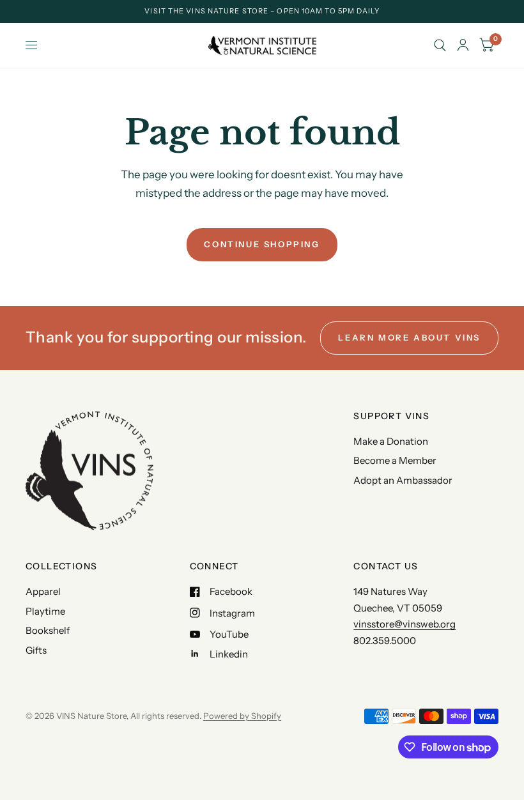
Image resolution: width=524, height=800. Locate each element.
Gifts (36, 650)
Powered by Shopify (242, 716)
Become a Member (394, 460)
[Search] (440, 45)
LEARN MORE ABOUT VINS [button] (409, 337)
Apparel (43, 591)
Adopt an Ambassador (402, 480)
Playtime (45, 611)
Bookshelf (48, 630)
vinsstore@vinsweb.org (404, 624)
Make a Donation (390, 441)
